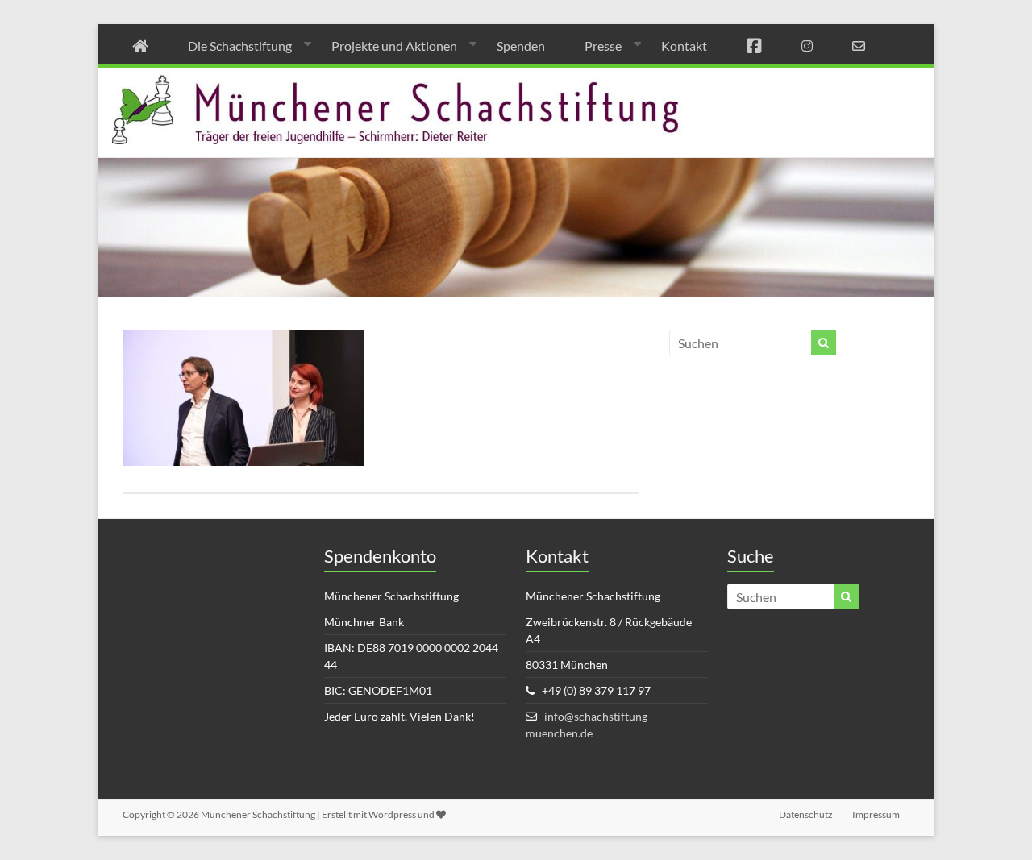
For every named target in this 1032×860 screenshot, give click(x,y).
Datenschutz (806, 814)
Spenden (521, 45)
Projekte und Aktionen (394, 45)
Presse (603, 45)
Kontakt (684, 45)
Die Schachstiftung (240, 45)
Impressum (876, 814)
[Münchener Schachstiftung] (516, 78)
